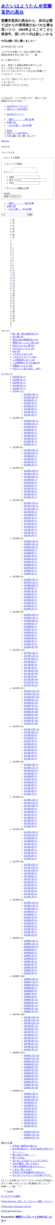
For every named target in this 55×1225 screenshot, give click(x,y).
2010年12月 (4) (31, 903)
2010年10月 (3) (31, 908)
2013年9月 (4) (30, 808)
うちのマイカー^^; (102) (24, 357)
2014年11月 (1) (31, 767)
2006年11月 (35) (31, 1058)
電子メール (14, 180)
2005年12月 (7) (31, 1093)
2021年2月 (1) (30, 532)
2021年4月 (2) (30, 526)
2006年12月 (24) (31, 1055)
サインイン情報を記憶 (17, 188)
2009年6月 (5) (30, 958)
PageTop (5, 141)
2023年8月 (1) (30, 456)
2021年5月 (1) (30, 523)
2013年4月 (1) (30, 820)
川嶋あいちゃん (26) (22, 365)
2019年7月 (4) (30, 591)
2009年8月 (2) (30, 952)
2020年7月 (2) (30, 556)
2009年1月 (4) (30, 973)
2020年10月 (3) (31, 547)
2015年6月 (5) (30, 744)
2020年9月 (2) (30, 550)
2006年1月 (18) (31, 1088)
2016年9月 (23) (31, 700)
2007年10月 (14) (31, 1023)
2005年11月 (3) (31, 1096)
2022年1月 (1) (30, 497)
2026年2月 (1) (19, 385)
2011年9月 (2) (30, 873)
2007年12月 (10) (31, 1017)
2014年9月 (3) (30, 773)
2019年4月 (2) (30, 600)
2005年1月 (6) (30, 1126)
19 (13, 293)
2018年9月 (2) (30, 623)
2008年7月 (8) (30, 994)
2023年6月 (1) (30, 459)
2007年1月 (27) (31, 1049)
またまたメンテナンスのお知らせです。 (32, 1175)
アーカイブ (6, 374)
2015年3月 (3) (30, 753)
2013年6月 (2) (30, 817)
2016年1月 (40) (31, 723)
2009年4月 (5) (30, 964)
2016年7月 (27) (31, 706)
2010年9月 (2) (30, 911)
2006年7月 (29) (31, 1070)
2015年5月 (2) (30, 747)
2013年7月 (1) (30, 814)
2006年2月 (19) (31, 1085)
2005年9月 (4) (30, 1102)
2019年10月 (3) (31, 585)
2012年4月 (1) (30, 850)
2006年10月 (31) (31, 1061)
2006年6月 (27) (31, 1073)
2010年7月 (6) (30, 917)
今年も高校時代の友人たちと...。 (29, 1166)
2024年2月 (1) (30, 441)
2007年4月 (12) (31, 1041)
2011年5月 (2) (30, 885)
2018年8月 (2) (30, 626)
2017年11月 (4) (31, 656)
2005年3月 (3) (30, 1120)
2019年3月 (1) (30, 603)
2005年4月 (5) (30, 1117)
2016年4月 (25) (31, 714)
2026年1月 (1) (19, 388)
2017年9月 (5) (30, 662)
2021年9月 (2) (30, 512)
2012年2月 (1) (30, 855)
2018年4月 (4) (30, 638)
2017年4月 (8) (30, 676)
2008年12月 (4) (31, 979)
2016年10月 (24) (31, 697)
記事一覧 (11, 122)
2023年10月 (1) (31, 453)
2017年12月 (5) (31, 653)
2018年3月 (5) (30, 641)
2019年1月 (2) (30, 609)
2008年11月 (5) (31, 982)
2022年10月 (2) (31, 476)
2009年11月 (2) (31, 944)
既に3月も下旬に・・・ (24, 1155)
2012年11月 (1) (31, 835)
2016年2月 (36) (31, 720)
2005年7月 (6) (30, 1108)
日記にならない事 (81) (23, 345)
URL (11, 183)
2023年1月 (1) (30, 465)
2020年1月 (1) (30, 573)
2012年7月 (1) (30, 844)
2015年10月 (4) (31, 732)
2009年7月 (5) (30, 955)
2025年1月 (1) (30, 415)
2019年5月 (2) (30, 597)
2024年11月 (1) (31, 424)
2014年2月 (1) (30, 791)
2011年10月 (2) (31, 870)
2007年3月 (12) (31, 1044)
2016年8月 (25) (31, 703)
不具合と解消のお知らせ (24, 1146)
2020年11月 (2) (31, 544)
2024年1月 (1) (30, 444)
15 (13, 283)
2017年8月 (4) (30, 665)
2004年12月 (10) (31, 1132)
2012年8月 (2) (30, 841)
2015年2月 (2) (30, 756)
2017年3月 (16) (31, 679)
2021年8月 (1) (30, 515)
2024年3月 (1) (30, 438)
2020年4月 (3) (30, 565)
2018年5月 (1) (30, 635)
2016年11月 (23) (31, 694)
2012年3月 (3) (30, 853)
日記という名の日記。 (18, 109)
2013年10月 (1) (31, 806)
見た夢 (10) (17, 337)
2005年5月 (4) (30, 1114)
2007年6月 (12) (31, 1035)
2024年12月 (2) (31, 421)
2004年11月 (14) (31, 1135)
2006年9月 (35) (31, 1064)
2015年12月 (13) (31, 729)
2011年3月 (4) (30, 891)
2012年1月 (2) (30, 858)
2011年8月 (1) (30, 876)
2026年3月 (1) (19, 382)
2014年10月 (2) (31, 770)
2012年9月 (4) (30, 838)
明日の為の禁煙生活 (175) (25, 339)
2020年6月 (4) (30, 559)
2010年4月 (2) (30, 926)
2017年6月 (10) (31, 670)
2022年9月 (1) (30, 479)
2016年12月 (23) (31, 691)
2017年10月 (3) (31, 659)
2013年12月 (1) (31, 800)
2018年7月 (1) (30, 629)
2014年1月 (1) (30, 794)
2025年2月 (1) (30, 412)
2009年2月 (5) (30, 970)
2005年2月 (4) (30, 1123)
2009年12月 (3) (31, 941)
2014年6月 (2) (30, 782)
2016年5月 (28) (31, 712)
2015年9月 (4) (30, 735)
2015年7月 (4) (30, 741)
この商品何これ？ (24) (23, 360)
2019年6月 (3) (30, 594)
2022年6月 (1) (30, 485)
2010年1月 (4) (30, 935)
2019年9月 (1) (30, 588)
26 (13, 311)
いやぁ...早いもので (22, 1169)
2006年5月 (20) (31, 1076)
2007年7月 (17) (31, 1032)
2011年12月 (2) (31, 864)
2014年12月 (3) (31, 764)
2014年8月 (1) (30, 776)
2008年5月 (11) (31, 999)
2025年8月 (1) (30, 400)
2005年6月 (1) (30, 1111)
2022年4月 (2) (30, 491)
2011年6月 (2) (30, 882)
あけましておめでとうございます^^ (30, 1160)
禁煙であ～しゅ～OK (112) (25, 342)
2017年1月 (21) (31, 685)
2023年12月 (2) (31, 450)
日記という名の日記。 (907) (26, 368)
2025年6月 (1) (30, 406)
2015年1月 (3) (30, 759)
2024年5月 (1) (30, 432)
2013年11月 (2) (31, 803)
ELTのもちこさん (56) (23, 348)
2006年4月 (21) (31, 1079)
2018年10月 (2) (31, 620)
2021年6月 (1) (30, 521)
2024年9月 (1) (30, 426)
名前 (11, 177)
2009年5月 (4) (30, 961)
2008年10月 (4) (31, 985)
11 (13, 273)
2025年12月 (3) (31, 394)
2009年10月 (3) (31, 947)
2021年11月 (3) (31, 506)
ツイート (15, 114)
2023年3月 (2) (30, 462)
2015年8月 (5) (30, 738)
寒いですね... (18, 1157)
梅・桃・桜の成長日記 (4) (25, 334)
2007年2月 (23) (31, 1046)
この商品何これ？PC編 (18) (26, 363)
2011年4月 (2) (30, 888)
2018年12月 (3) (31, 615)
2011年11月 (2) (31, 867)
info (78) (16, 351)
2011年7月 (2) (30, 879)
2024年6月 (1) (30, 429)
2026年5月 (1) (19, 379)
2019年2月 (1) (30, 606)
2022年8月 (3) (30, 482)
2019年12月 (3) (31, 579)
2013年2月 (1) (30, 823)
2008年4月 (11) (31, 1002)
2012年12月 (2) (31, 832)
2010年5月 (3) (30, 923)
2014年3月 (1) (30, 788)
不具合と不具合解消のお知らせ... (29, 1172)
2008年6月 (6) (30, 997)
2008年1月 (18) (31, 1011)
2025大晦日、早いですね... (25, 1163)
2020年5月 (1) (30, 562)
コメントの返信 (14, 164)
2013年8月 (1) (30, 811)
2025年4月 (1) (30, 409)
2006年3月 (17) (31, 1082)
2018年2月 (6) (30, 644)
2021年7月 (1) (30, 518)
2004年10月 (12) (31, 1138)
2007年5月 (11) (31, 1038)
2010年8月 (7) (30, 914)
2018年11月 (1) (31, 617)
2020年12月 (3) (31, 541)
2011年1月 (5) (30, 897)
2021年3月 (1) (30, 529)
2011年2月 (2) (30, 894)
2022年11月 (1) (31, 474)
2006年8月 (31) (31, 1067)
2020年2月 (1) (30, 570)
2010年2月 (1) (30, 932)
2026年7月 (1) (19, 377)
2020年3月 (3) (30, 568)
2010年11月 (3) (31, 905)
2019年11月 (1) (31, 582)
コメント (7, 172)
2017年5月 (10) (31, 673)
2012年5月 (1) (30, 847)
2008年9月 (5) (30, 988)
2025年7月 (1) (30, 403)
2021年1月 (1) (30, 535)
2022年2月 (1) (30, 494)
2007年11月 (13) (31, 1020)
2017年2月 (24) (31, 682)
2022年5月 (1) (30, 488)
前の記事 (20, 119)
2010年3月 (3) (30, 929)
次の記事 (19, 125)
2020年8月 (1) (30, 553)
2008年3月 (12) (31, 1005)
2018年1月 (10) (31, 647)
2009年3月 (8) (30, 967)
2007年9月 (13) (31, 1026)
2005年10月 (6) (31, 1099)
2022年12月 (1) (31, 471)
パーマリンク (17, 106)
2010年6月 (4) (30, 920)
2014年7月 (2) (30, 779)
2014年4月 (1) (30, 785)
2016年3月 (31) (31, 717)
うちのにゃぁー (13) (22, 354)
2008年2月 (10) (31, 1008)
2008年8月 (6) (30, 991)
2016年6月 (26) (31, 709)
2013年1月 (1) (30, 826)
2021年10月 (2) (31, 509)
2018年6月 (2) (30, 632)
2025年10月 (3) (31, 397)
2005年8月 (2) (30, 1105)
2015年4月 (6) (30, 750)
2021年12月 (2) (31, 503)
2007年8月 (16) (31, 1029)
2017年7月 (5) (30, 667)
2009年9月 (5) (30, 950)
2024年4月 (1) (30, 435)
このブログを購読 (11, 1196)
